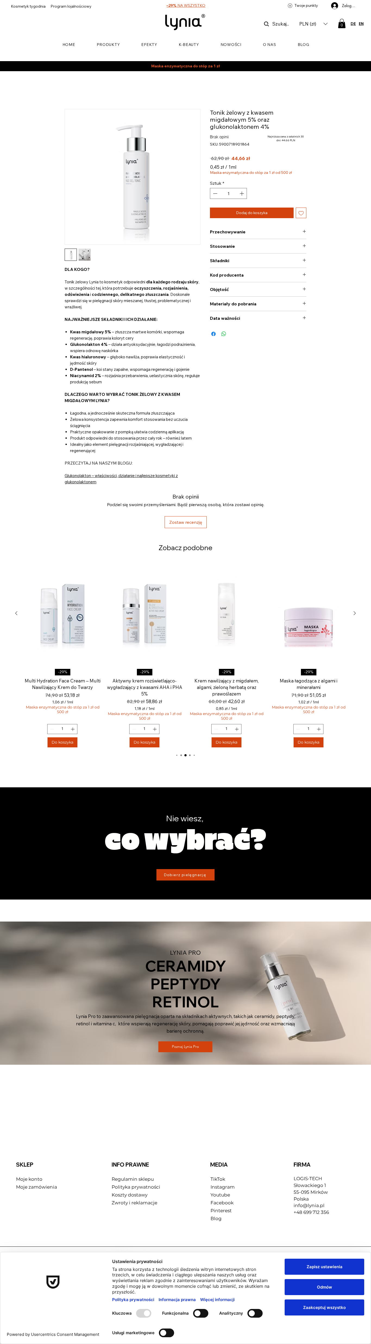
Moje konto (29, 1144)
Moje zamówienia (36, 1152)
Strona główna (80, 90)
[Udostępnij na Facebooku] (213, 328)
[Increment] (242, 188)
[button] (313, 24)
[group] (185, 620)
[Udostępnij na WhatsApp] (224, 328)
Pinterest (221, 1175)
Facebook (222, 1167)
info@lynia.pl (309, 1170)
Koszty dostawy (129, 1160)
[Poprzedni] (16, 578)
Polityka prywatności (136, 1152)
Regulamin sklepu (133, 1144)
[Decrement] (214, 188)
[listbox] (313, 24)
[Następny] (354, 578)
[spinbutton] (228, 188)
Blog (216, 1183)
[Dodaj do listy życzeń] (301, 207)
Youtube (220, 1160)
